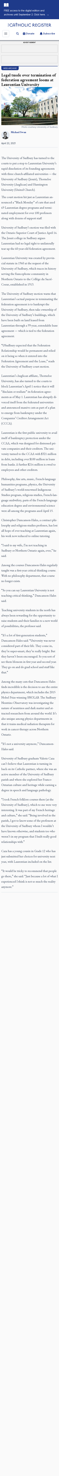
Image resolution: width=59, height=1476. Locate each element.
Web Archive (10, 68)
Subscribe (49, 33)
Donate (30, 33)
